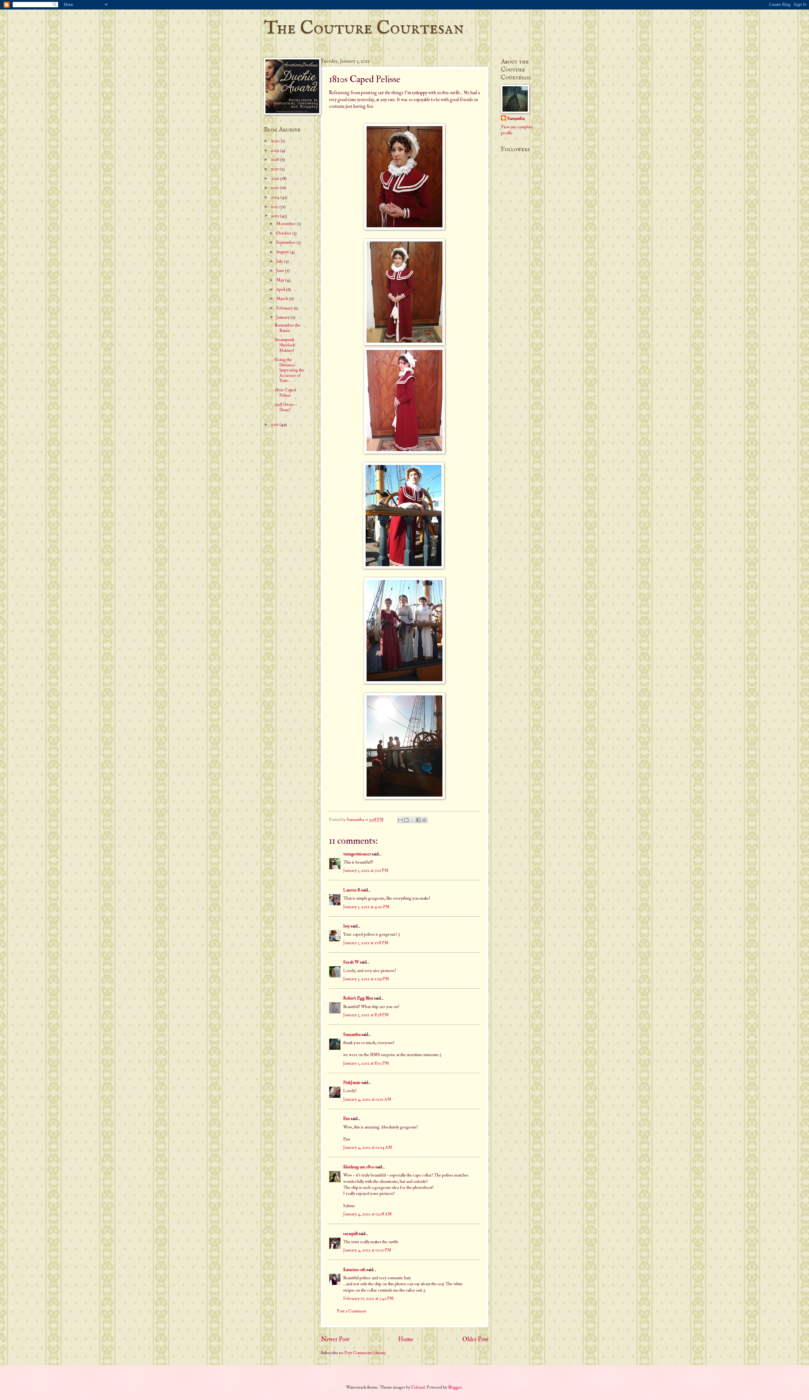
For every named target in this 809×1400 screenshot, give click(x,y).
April (281, 289)
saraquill (350, 1233)
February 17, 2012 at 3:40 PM (368, 1298)
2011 (275, 424)
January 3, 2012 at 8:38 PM (366, 1015)
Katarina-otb (354, 1269)
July (280, 261)
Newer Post (335, 1339)
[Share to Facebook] (418, 820)
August (282, 251)
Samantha (352, 1034)
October (284, 233)
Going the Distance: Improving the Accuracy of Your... (289, 370)
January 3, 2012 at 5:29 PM (366, 978)
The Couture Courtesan (364, 28)
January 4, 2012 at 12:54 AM (367, 1147)
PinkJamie (352, 1082)
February (285, 308)
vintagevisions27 (357, 854)
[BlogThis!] (406, 820)
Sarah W (351, 962)
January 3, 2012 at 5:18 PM (365, 942)
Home (405, 1339)
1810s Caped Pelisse (285, 392)
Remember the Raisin (288, 327)
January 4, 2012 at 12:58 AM (367, 1214)
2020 (276, 141)
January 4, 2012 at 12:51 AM (367, 1099)
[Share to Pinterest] (424, 820)
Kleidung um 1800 (358, 1167)
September (286, 242)
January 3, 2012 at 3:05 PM (365, 870)
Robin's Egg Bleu (358, 998)
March (282, 298)
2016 (275, 178)
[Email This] (400, 820)
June (280, 270)
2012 (275, 215)
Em (346, 1118)
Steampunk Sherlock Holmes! (285, 345)
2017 (275, 169)
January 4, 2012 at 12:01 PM (367, 1250)
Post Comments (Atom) (365, 1352)
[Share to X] (412, 820)
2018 (275, 159)
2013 (275, 206)
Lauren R (351, 890)
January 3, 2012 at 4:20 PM (366, 906)
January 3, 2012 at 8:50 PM (366, 1063)
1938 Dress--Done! (286, 407)
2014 (275, 197)
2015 (275, 187)
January (283, 317)
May (280, 280)
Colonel (418, 1387)
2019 (275, 150)
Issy (346, 926)
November (286, 223)
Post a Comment (351, 1311)
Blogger (455, 1387)
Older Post (475, 1339)
